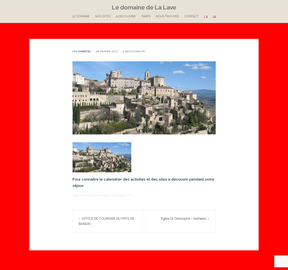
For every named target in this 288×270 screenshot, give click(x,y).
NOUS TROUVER (167, 16)
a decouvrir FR (134, 51)
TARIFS (145, 16)
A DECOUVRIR (126, 16)
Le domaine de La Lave (144, 7)
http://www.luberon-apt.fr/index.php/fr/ (102, 195)
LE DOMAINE (81, 16)
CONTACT (192, 16)
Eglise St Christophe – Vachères (183, 218)
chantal (84, 51)
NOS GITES (102, 16)
